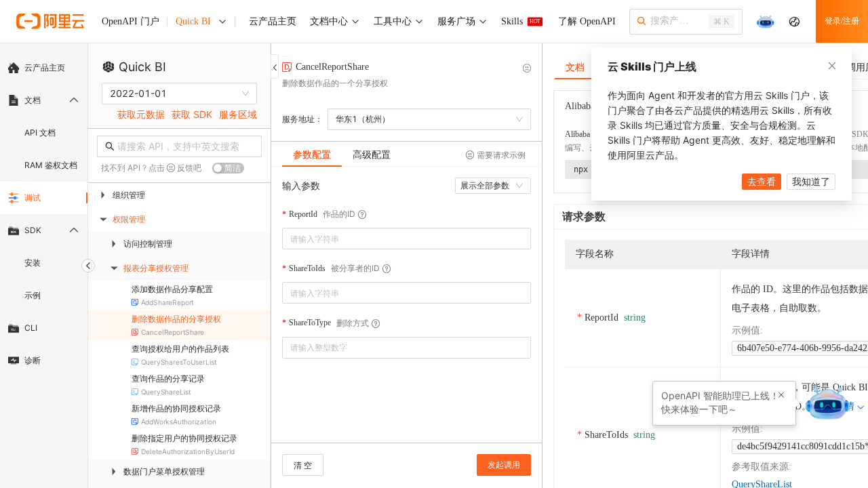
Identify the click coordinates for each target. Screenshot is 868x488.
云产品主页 (44, 67)
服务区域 (238, 114)
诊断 (32, 360)
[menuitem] (43, 68)
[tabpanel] (406, 311)
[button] (522, 343)
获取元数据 (141, 114)
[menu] (43, 214)
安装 (32, 263)
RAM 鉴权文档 (50, 165)
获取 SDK (192, 114)
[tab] (312, 154)
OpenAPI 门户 (130, 21)
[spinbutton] (406, 348)
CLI (30, 328)
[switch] (228, 168)
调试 (32, 197)
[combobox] (397, 238)
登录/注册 (842, 21)
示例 (32, 295)
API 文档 (40, 132)
